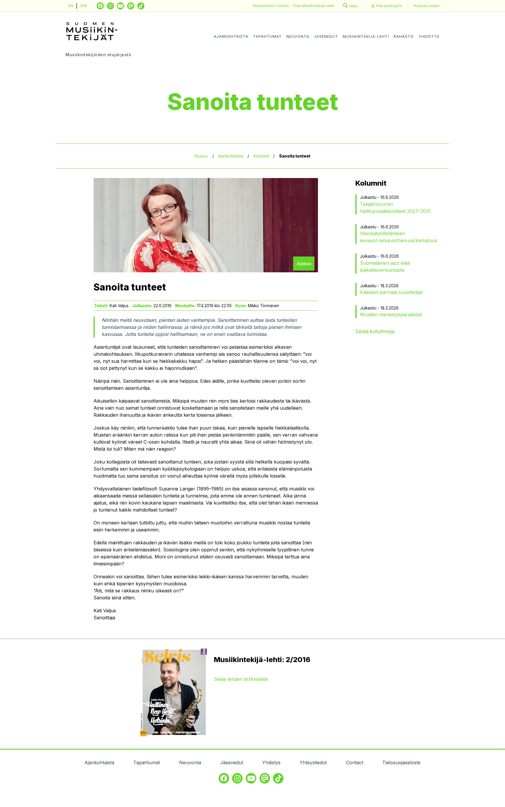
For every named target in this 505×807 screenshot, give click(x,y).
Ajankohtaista (231, 36)
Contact (282, 6)
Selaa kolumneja (375, 331)
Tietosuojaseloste (401, 762)
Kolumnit (261, 156)
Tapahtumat (267, 36)
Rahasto (404, 36)
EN (70, 6)
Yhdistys (429, 36)
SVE (83, 6)
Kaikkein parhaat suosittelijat (391, 292)
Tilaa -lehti (313, 6)
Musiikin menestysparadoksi (391, 314)
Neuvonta (297, 36)
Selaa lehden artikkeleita (241, 679)
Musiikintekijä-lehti (366, 36)
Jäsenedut (326, 36)
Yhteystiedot (263, 6)
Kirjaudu (427, 6)
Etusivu (201, 156)
